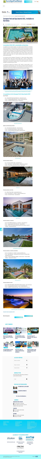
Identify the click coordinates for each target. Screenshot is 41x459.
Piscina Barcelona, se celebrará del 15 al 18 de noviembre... (19, 351)
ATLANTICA (15, 408)
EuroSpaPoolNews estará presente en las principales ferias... (20, 337)
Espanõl (35, 1)
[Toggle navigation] (3, 6)
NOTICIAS (5, 347)
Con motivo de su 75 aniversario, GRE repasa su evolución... (32, 337)
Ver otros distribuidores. (21, 396)
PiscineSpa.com (17, 425)
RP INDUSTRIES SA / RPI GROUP (23, 386)
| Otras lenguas (33, 24)
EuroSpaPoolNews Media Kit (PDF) (31, 426)
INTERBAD (14, 413)
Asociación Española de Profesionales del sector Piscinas (30, 443)
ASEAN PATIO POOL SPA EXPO (18, 401)
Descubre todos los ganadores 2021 (9, 311)
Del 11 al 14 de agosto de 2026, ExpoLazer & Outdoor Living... (8, 337)
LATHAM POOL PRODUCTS (22, 390)
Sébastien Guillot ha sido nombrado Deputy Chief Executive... (31, 351)
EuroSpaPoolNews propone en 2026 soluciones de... (8, 350)
